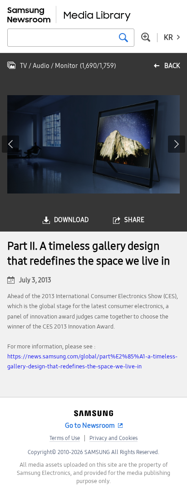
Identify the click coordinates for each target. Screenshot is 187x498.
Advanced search (146, 37)
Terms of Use (64, 438)
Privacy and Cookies (113, 438)
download (71, 220)
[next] (176, 144)
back (172, 66)
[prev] (10, 144)
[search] (123, 37)
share (134, 220)
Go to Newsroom (90, 425)
